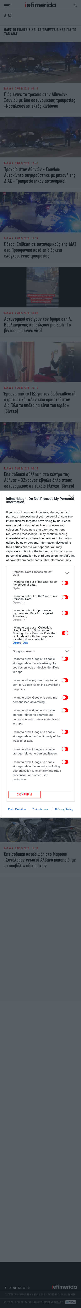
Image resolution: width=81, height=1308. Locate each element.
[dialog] (40, 654)
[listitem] (40, 573)
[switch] (65, 583)
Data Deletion (17, 809)
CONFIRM (24, 794)
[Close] (73, 499)
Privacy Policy (64, 809)
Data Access (40, 809)
